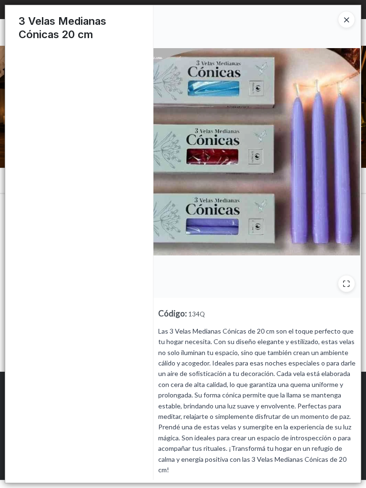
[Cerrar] (346, 19)
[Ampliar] (346, 283)
